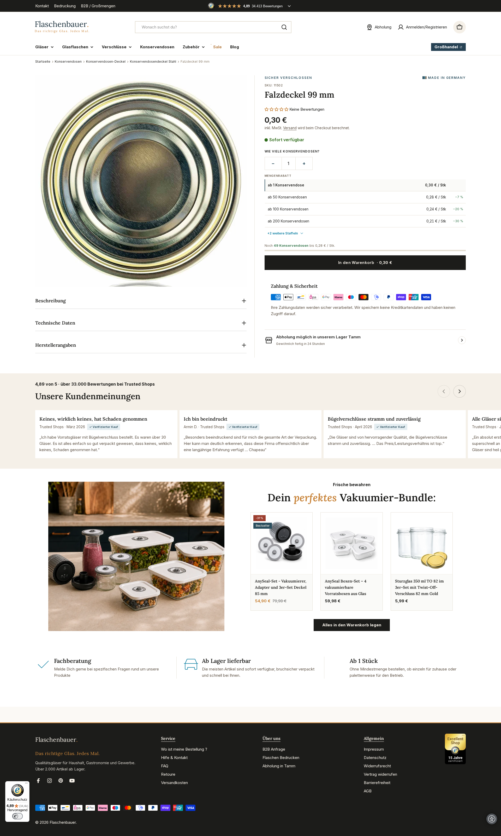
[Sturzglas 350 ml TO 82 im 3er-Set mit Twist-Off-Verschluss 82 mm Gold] (421, 543)
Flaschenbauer (63, 822)
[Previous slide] (444, 391)
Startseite (42, 61)
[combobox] (213, 27)
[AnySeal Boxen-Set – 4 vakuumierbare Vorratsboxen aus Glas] (351, 543)
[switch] (17, 816)
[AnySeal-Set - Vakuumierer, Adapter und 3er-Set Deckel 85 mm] (281, 543)
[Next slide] (459, 391)
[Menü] (26, 784)
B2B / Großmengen (98, 5)
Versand (290, 128)
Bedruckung (65, 5)
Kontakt (42, 5)
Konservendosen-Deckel (106, 61)
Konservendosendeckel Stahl (153, 61)
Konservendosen (68, 61)
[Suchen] (284, 27)
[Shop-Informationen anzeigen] (462, 340)
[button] (276, 109)
